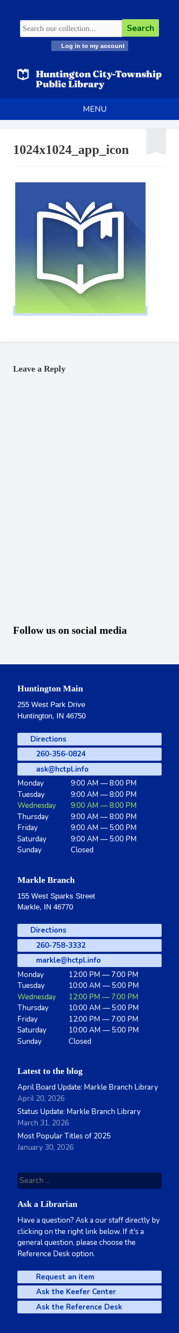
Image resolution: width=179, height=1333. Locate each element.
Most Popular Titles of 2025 (64, 1136)
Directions (47, 739)
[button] (95, 109)
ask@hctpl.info (61, 769)
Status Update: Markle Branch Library (79, 1112)
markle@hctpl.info (67, 960)
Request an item (64, 1277)
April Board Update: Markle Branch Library (87, 1087)
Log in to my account (92, 45)
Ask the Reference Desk (78, 1307)
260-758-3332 (60, 945)
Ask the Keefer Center (75, 1292)
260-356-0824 (60, 754)
